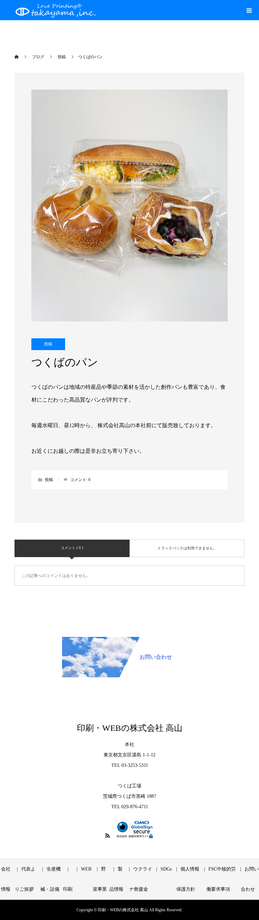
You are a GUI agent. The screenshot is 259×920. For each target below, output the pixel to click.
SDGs (166, 869)
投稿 (48, 344)
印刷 (68, 889)
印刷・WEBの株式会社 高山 (129, 727)
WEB (86, 869)
